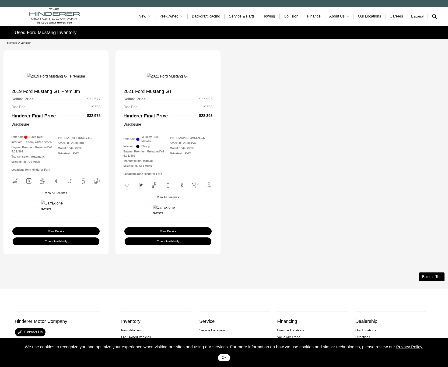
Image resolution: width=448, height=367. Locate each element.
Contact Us (33, 332)
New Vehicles (131, 330)
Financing (287, 321)
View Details (56, 231)
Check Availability (56, 241)
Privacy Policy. (409, 347)
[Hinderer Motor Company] (55, 16)
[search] (434, 17)
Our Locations (365, 330)
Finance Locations (290, 330)
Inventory (130, 321)
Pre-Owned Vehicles (136, 337)
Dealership (366, 321)
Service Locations (212, 330)
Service (207, 321)
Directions (362, 337)
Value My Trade (288, 337)
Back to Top (431, 277)
